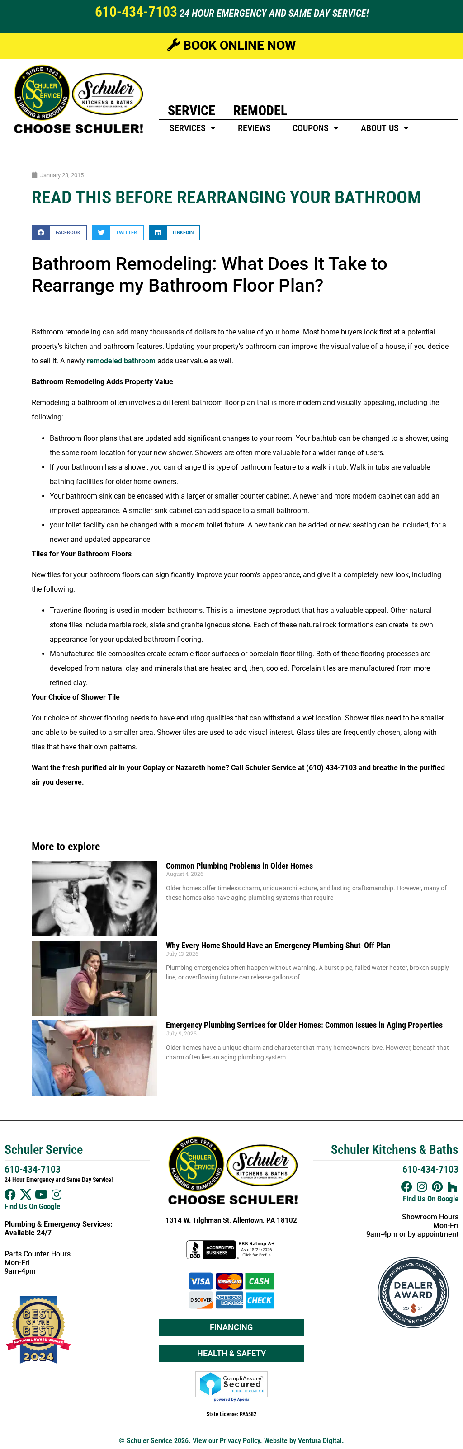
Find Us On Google (32, 1206)
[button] (59, 232)
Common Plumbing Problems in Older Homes (239, 865)
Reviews (254, 127)
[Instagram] (56, 1194)
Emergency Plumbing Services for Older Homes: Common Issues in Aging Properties (304, 1025)
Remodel (260, 110)
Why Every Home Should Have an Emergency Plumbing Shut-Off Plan (278, 945)
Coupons (311, 127)
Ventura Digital (320, 1440)
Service (191, 110)
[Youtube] (41, 1194)
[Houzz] (452, 1186)
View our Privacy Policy (226, 1440)
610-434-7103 (136, 11)
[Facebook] (10, 1194)
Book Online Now (238, 45)
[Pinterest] (437, 1186)
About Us (380, 127)
